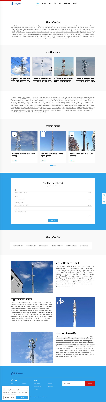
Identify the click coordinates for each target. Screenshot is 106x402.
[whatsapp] (104, 198)
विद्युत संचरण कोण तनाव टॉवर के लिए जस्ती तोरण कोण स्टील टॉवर (20, 79)
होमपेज (37, 3)
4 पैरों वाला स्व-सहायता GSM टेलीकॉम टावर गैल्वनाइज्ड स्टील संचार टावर (64, 79)
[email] (104, 202)
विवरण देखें (20, 66)
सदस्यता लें (90, 383)
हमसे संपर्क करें (67, 3)
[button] (51, 165)
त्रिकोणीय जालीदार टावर (57, 246)
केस (55, 3)
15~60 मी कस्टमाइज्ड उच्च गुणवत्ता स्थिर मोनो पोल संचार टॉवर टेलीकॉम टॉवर (42, 79)
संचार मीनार (50, 383)
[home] (16, 3)
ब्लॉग (60, 3)
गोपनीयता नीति (44, 397)
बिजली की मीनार (37, 383)
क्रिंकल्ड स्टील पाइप (37, 386)
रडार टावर (36, 389)
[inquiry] (104, 195)
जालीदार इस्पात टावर (18, 246)
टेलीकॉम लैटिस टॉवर (43, 246)
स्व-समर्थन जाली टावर (71, 246)
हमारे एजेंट (75, 3)
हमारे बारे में (44, 3)
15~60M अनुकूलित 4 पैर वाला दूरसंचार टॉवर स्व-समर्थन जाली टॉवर (85, 79)
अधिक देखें (14, 161)
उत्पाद (50, 3)
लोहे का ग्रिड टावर (84, 246)
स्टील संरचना (50, 386)
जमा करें (53, 220)
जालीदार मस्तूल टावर (31, 246)
